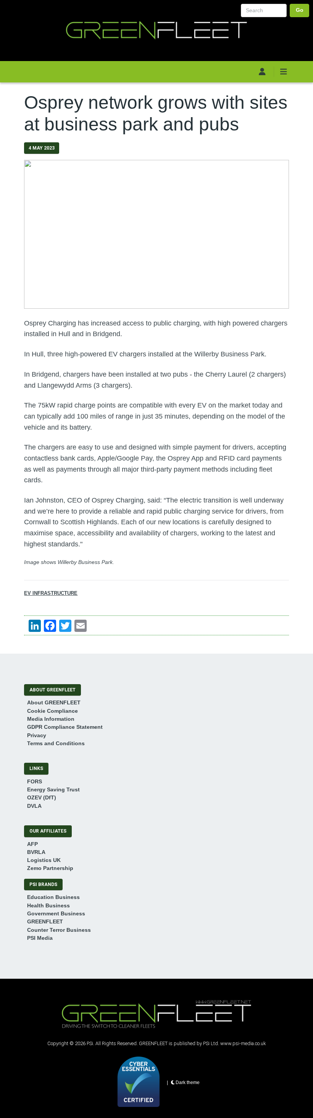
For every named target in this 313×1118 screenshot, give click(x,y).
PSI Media (40, 938)
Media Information (50, 719)
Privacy (36, 735)
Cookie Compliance (52, 711)
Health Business (48, 905)
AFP (32, 844)
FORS (34, 781)
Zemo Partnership (50, 868)
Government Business (56, 913)
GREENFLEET (45, 921)
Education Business (53, 897)
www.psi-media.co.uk (243, 1043)
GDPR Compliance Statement (65, 727)
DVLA (34, 806)
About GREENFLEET (54, 702)
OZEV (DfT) (41, 797)
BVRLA (36, 852)
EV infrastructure (50, 593)
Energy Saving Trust (53, 789)
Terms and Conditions (56, 743)
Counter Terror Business (59, 930)
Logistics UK (44, 860)
